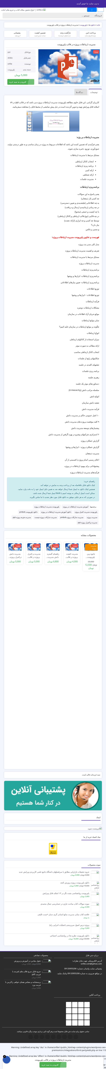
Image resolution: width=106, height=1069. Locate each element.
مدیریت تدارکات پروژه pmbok (71, 517)
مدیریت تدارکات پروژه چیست (46, 517)
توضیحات (94, 92)
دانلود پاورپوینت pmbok (28, 512)
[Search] (5, 15)
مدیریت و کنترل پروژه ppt (87, 522)
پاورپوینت (11, 69)
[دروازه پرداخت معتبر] (53, 848)
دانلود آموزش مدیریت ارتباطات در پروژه (56, 512)
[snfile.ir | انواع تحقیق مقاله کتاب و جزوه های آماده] (23, 9)
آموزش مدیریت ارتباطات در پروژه (75, 506)
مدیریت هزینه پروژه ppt (22, 517)
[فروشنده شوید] (53, 828)
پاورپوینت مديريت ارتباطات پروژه (46, 506)
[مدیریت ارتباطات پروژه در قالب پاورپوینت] (69, 66)
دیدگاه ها (79, 92)
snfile (10, 64)
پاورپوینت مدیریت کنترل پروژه (86, 512)
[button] (2, 3)
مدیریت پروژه (92, 517)
